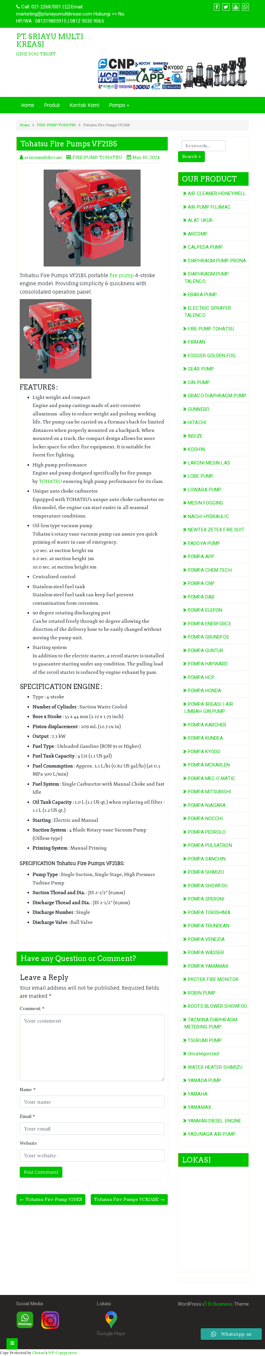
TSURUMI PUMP (205, 1040)
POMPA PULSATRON (210, 845)
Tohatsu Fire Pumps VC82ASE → (129, 1199)
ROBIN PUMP (202, 993)
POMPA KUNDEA (205, 738)
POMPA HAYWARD (208, 664)
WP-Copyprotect (62, 1353)
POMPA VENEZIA (206, 939)
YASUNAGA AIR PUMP (212, 1134)
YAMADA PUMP (204, 1080)
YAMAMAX (199, 1107)
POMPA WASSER (206, 952)
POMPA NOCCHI (205, 818)
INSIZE (195, 436)
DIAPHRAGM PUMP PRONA (217, 261)
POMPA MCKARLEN (209, 765)
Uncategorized (203, 1054)
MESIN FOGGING (205, 503)
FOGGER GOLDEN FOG (212, 356)
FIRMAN (196, 342)
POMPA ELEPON (205, 610)
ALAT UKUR (200, 220)
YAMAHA (197, 1094)
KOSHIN (196, 449)
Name (28, 1089)
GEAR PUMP (201, 369)
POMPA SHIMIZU (206, 872)
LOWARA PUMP (204, 490)
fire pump (121, 275)
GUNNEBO (198, 409)
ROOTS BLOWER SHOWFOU (217, 1006)
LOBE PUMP (200, 476)
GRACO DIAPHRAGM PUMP (217, 396)
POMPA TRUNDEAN (208, 926)
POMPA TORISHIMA (209, 912)
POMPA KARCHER (207, 725)
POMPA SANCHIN (207, 859)
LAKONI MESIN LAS (209, 463)
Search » (191, 156)
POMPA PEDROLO (207, 832)
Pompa (117, 105)
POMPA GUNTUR (205, 650)
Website (28, 1143)
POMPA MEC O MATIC (211, 778)
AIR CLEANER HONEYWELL (217, 193)
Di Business (220, 1304)
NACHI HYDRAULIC (208, 516)
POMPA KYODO (204, 752)
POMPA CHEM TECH (210, 570)
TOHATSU (50, 481)
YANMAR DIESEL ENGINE (214, 1121)
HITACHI (197, 422)
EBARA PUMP (202, 294)
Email (27, 1116)
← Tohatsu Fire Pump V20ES (51, 1199)
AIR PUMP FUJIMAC (209, 207)
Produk (52, 105)
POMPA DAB (201, 597)
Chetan (38, 1353)
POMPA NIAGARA (207, 805)
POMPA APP (201, 556)
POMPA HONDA (204, 691)
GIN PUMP (199, 382)
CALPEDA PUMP (205, 247)
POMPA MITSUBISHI (209, 792)
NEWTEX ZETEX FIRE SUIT (216, 530)
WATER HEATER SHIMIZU (215, 1067)
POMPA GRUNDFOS (208, 637)
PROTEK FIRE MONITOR (213, 979)
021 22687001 (46, 7)
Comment (32, 1008)
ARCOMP (197, 234)
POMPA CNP (201, 583)
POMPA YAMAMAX (208, 966)
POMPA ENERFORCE (209, 624)
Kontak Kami (84, 105)
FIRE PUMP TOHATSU (56, 125)
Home (27, 105)
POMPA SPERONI (206, 899)
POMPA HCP (201, 677)
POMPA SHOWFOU (208, 886)
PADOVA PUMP (204, 543)
